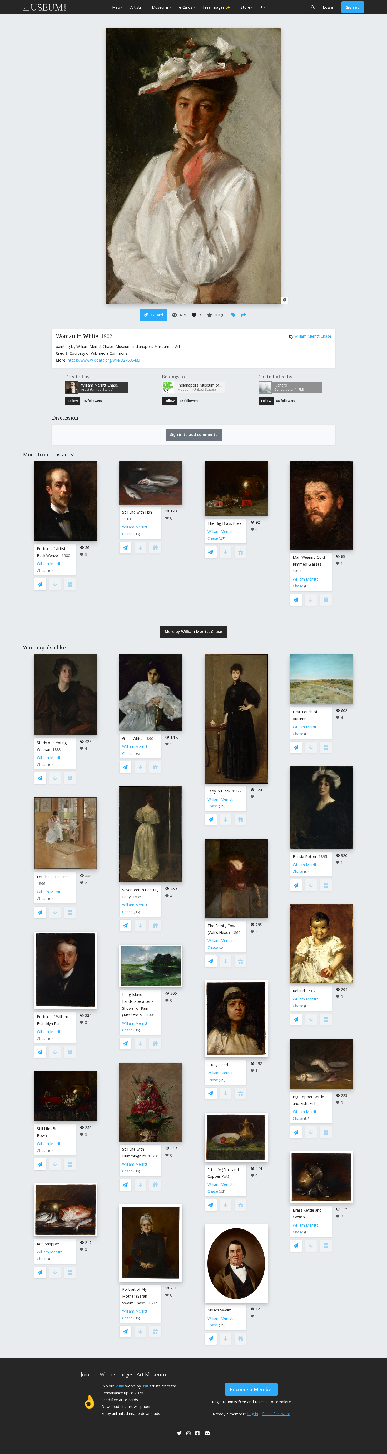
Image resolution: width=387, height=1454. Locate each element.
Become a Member (251, 1389)
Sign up (353, 7)
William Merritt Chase (312, 336)
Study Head (217, 1064)
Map (116, 7)
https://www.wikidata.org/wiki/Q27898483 (104, 360)
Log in (328, 7)
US (51, 570)
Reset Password (276, 1413)
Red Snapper (48, 1243)
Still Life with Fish (137, 512)
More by (193, 631)
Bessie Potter (304, 856)
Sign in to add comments (193, 434)
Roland (299, 990)
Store (245, 7)
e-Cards (185, 7)
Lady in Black (218, 791)
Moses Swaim (219, 1310)
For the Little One (52, 876)
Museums (160, 7)
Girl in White (132, 738)
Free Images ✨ (216, 7)
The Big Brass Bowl (224, 523)
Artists (136, 7)
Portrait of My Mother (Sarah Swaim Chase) (134, 1296)
